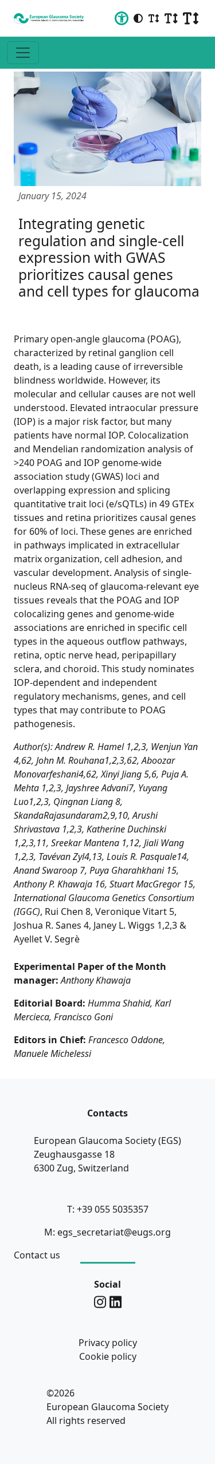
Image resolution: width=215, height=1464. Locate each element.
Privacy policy (108, 1342)
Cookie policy (107, 1356)
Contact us (37, 1255)
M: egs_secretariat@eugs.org (107, 1232)
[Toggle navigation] (23, 52)
